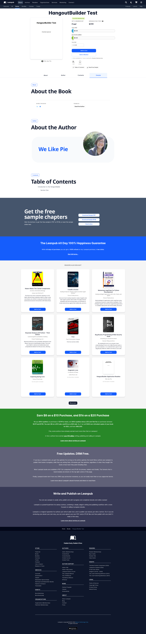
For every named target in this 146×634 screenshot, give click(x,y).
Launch (135, 6)
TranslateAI (38, 585)
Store (20, 2)
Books (17, 6)
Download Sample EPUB (89, 219)
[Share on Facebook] (40, 107)
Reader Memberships (95, 551)
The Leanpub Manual (68, 573)
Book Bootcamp (39, 595)
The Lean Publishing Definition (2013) (99, 573)
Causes (64, 589)
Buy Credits (92, 554)
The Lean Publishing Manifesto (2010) (99, 575)
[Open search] (126, 2)
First (73, 337)
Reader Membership (97, 58)
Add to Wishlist (83, 54)
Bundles (24, 6)
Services (54, 2)
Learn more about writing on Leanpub (73, 441)
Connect (71, 2)
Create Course (66, 558)
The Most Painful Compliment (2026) (99, 565)
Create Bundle (66, 556)
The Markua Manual (67, 577)
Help (141, 6)
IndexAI (37, 577)
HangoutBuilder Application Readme (108, 376)
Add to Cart (84, 50)
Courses (31, 6)
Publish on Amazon (40, 583)
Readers (35, 2)
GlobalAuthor (38, 575)
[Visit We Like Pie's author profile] (95, 143)
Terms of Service (94, 583)
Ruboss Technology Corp (81, 622)
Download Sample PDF (89, 215)
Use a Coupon (39, 564)
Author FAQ (65, 567)
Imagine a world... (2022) (96, 571)
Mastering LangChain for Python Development (108, 291)
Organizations (44, 2)
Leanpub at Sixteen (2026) (96, 567)
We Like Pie (47, 61)
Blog (63, 600)
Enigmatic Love (73, 370)
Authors (27, 2)
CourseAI (37, 573)
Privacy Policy (93, 587)
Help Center (92, 558)
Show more (73, 403)
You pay (74, 42)
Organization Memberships (42, 603)
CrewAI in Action (73, 289)
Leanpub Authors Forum (68, 571)
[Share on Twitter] (37, 107)
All (12, 6)
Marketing (63, 2)
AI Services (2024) (94, 569)
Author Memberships (68, 551)
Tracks (38, 6)
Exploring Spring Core (38, 377)
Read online (89, 224)
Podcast (128, 6)
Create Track (65, 560)
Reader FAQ (92, 556)
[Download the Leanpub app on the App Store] (73, 628)
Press (63, 605)
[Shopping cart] (136, 2)
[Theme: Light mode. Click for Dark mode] (131, 2)
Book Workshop (39, 593)
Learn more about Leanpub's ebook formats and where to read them (73, 480)
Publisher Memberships (41, 605)
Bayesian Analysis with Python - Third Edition (37, 333)
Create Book (65, 554)
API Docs (64, 579)
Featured (6, 6)
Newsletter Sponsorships (42, 579)
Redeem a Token (39, 566)
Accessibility (65, 591)
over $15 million (69, 436)
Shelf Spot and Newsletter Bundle (44, 581)
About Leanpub (66, 598)
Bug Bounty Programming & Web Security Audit (108, 335)
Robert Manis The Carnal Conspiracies (37, 288)
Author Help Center (67, 569)
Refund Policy (93, 589)
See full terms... (73, 254)
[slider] (72, 31)
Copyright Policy (93, 585)
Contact (64, 603)
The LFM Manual (66, 575)
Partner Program (66, 587)
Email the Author (79, 106)
